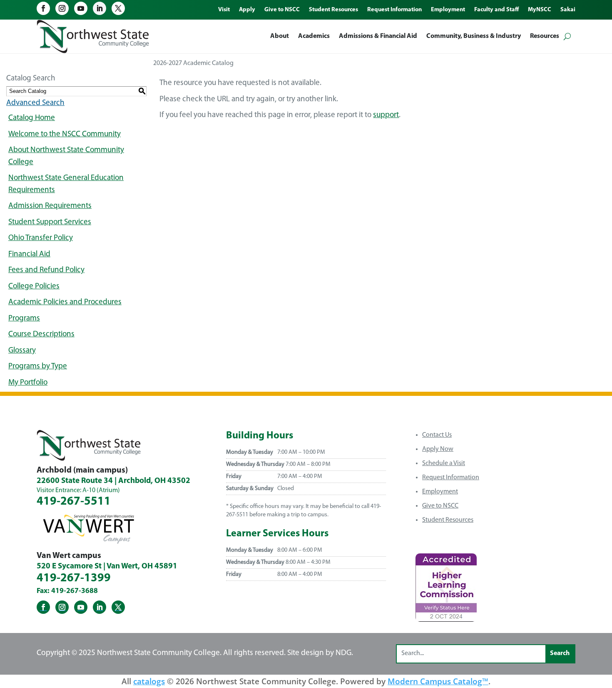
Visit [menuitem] (224, 10)
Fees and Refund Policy (46, 270)
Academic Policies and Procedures (65, 302)
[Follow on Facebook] (43, 8)
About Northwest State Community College (66, 156)
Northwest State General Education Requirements (66, 184)
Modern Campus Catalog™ (438, 681)
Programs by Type (37, 366)
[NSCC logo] (93, 36)
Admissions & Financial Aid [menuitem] (378, 36)
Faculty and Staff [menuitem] (496, 10)
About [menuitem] (279, 36)
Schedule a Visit (443, 463)
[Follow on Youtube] (80, 8)
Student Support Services (49, 222)
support (386, 115)
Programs (24, 319)
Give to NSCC (440, 506)
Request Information (450, 477)
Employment (440, 491)
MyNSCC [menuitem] (539, 10)
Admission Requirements (50, 206)
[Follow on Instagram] (62, 8)
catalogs (149, 681)
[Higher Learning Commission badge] (446, 618)
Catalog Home (31, 118)
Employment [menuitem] (448, 10)
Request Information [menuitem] (394, 10)
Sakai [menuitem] (567, 10)
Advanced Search (35, 103)
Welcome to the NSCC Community (64, 134)
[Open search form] (567, 36)
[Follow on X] (118, 8)
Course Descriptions (41, 334)
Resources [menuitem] (544, 36)
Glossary (22, 351)
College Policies (34, 286)
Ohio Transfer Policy (40, 238)
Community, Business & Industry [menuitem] (473, 36)
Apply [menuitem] (247, 10)
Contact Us (437, 435)
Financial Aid (29, 254)
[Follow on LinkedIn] (99, 8)
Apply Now (437, 449)
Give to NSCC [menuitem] (282, 10)
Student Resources (447, 520)
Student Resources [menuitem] (333, 10)
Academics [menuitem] (314, 36)
